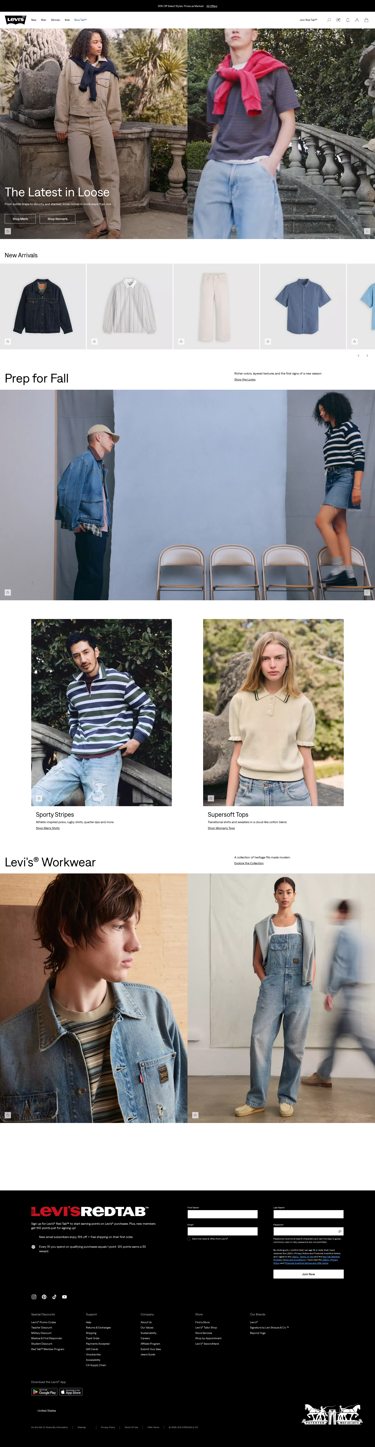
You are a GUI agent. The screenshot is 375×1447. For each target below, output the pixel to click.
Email (191, 1224)
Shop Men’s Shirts (48, 828)
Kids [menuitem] (67, 19)
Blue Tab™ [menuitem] (80, 19)
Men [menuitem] (43, 19)
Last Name (279, 1207)
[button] (357, 20)
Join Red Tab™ (308, 19)
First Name (193, 1207)
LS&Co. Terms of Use (302, 1256)
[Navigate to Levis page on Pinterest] (44, 1296)
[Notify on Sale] (348, 20)
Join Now (308, 1274)
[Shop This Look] (8, 231)
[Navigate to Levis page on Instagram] (34, 1296)
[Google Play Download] (44, 1392)
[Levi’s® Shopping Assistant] (338, 20)
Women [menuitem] (55, 19)
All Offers (211, 6)
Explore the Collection (249, 863)
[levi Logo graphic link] (16, 19)
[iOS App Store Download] (71, 1392)
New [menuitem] (33, 19)
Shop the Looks (244, 379)
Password (278, 1224)
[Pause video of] (367, 231)
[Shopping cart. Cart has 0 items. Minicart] (366, 20)
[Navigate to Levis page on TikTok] (54, 1296)
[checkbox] (189, 1239)
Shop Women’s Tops (221, 828)
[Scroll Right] (367, 355)
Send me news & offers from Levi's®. (210, 1238)
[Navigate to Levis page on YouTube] (64, 1296)
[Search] (329, 20)
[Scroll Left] (358, 355)
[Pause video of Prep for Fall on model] (367, 592)
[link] (84, 1427)
